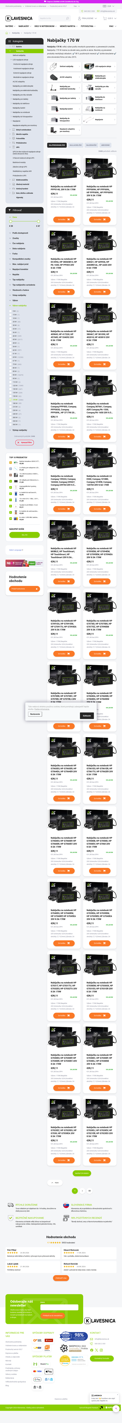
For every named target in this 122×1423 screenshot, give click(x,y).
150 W (17, 396)
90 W (18, 375)
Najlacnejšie (76, 145)
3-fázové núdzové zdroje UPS (23, 158)
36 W (16, 332)
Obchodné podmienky (13, 6)
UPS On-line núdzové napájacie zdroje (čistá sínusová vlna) (26, 153)
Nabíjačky (20, 51)
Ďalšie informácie (42, 709)
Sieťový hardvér (22, 189)
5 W (15, 311)
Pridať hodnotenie (18, 589)
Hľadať (67, 18)
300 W (16, 418)
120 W (18, 386)
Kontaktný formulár (102, 1358)
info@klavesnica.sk (102, 1339)
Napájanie (16, 121)
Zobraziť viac (61, 1278)
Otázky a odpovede (12, 1357)
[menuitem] (10, 26)
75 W (17, 364)
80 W (16, 368)
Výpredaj (19, 197)
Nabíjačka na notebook (21, 112)
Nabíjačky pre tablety (20, 99)
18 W (16, 318)
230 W (16, 410)
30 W (16, 325)
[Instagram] (101, 1349)
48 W (16, 343)
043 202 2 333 (100, 1344)
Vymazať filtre (26, 442)
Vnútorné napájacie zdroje (23, 64)
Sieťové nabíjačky (19, 55)
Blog (7, 1385)
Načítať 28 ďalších (82, 1173)
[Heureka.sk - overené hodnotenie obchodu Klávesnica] (73, 1360)
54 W (16, 347)
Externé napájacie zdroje (22, 73)
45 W (17, 339)
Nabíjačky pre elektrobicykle (23, 86)
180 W (17, 403)
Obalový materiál (22, 184)
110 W (16, 382)
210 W (16, 407)
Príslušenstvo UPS (19, 176)
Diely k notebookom (23, 130)
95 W (16, 378)
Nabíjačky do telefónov (21, 103)
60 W (17, 350)
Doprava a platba (11, 1353)
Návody (8, 1361)
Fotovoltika (20, 138)
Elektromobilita (22, 180)
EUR (109, 6)
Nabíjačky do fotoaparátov (23, 117)
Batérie (19, 47)
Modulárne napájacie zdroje (23, 77)
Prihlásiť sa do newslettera (52, 1316)
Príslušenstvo (21, 143)
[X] (96, 1349)
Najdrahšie (91, 145)
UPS (17, 147)
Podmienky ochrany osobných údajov (12, 1369)
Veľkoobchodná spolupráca (15, 1382)
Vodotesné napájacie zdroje (23, 68)
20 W (16, 322)
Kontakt (8, 1364)
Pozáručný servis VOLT (58, 6)
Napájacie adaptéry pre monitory (25, 125)
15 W (16, 315)
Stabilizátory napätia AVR (22, 171)
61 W (16, 354)
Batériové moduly (19, 162)
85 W (16, 371)
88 (90, 1191)
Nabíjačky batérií (19, 108)
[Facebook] (92, 1349)
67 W (16, 361)
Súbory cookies (11, 1374)
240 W (17, 414)
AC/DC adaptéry (19, 82)
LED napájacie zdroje (20, 60)
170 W (18, 400)
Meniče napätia (22, 134)
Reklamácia (9, 1378)
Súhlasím (87, 716)
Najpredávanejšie (57, 145)
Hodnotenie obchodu (61, 1237)
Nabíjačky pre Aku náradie (22, 95)
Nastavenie (35, 714)
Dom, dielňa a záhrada (24, 193)
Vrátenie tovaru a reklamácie (35, 6)
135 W (17, 393)
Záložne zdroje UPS (20, 167)
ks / (24, 535)
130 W (17, 389)
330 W (16, 421)
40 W (17, 336)
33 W (16, 329)
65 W (18, 357)
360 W (16, 425)
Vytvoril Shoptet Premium (88, 1408)
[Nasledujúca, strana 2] (82, 1191)
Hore (56, 1183)
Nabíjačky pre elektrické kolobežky (25, 90)
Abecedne (105, 145)
